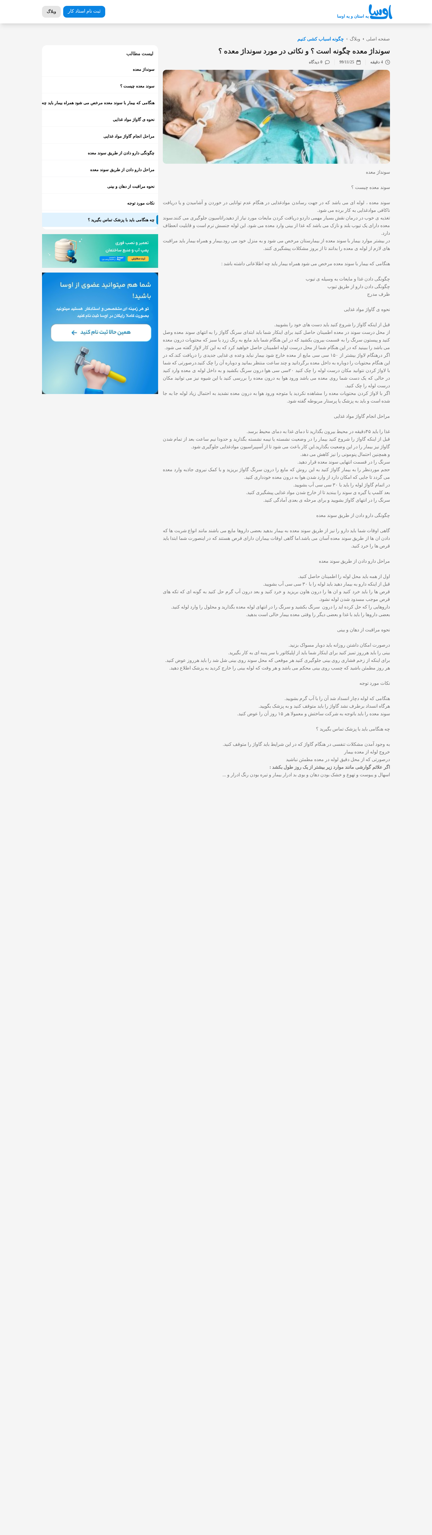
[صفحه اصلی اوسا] (380, 11)
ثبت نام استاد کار (84, 11)
